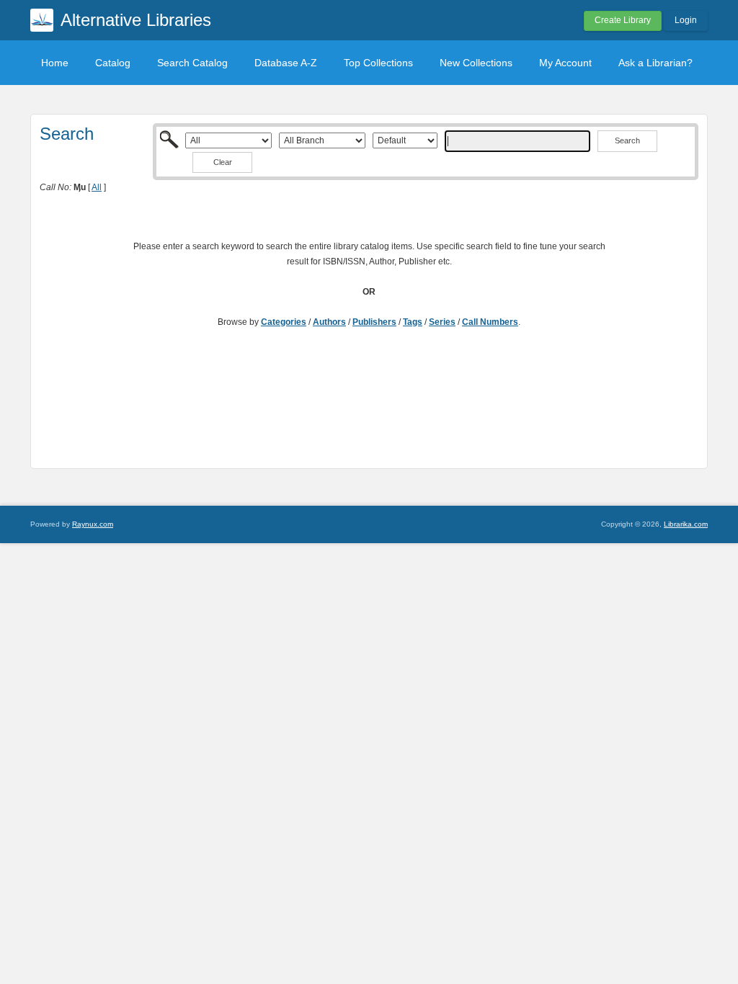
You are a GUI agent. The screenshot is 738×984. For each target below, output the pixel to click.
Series (442, 322)
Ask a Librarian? (655, 62)
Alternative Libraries (136, 20)
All (97, 187)
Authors (329, 322)
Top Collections (378, 62)
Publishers (374, 322)
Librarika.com (686, 524)
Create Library (623, 20)
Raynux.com (92, 524)
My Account (565, 62)
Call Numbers (490, 322)
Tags (412, 322)
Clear (222, 162)
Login (686, 20)
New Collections (476, 62)
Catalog (112, 62)
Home (54, 62)
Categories (283, 322)
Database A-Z (285, 62)
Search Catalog (192, 62)
